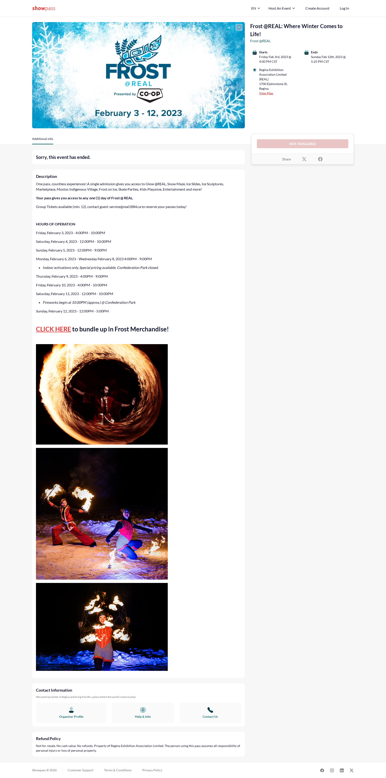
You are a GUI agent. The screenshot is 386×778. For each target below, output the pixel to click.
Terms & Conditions (118, 770)
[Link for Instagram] (332, 770)
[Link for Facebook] (322, 770)
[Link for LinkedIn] (342, 770)
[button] (42, 140)
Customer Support (80, 770)
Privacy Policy (152, 770)
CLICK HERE (53, 329)
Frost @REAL (260, 41)
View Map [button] (266, 93)
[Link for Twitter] (351, 770)
